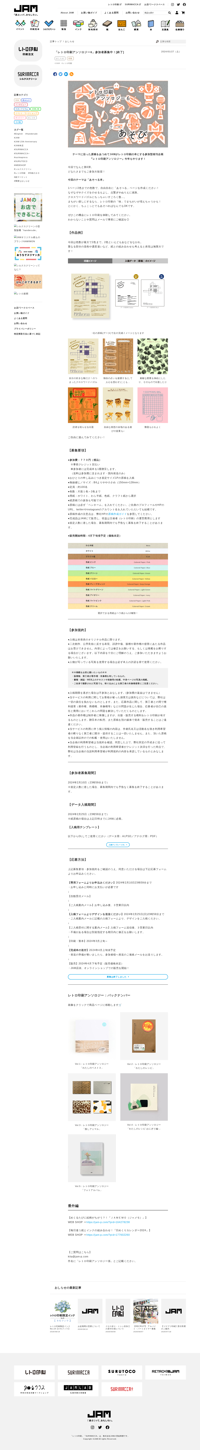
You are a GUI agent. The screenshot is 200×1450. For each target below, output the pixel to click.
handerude (32, 134)
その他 (18, 122)
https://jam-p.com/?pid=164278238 (108, 1222)
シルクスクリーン (23, 169)
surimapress (21, 157)
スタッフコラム (21, 109)
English (19, 134)
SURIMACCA (131, 4)
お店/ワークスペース (154, 4)
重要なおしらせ (22, 181)
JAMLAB (36, 109)
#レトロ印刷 (67, 63)
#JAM (57, 63)
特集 (70, 58)
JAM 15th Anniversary (26, 142)
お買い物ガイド (89, 12)
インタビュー (20, 104)
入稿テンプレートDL (117, 845)
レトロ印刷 (113, 4)
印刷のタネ (34, 173)
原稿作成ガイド (117, 514)
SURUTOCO (21, 161)
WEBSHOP (20, 165)
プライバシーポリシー (25, 329)
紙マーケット (21, 177)
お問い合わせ (133, 12)
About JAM (67, 12)
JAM (17, 138)
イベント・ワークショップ (26, 113)
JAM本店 (19, 145)
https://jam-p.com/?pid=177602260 (108, 1235)
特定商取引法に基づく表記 (27, 334)
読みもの (26, 100)
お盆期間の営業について (89, 1326)
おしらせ (60, 58)
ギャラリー (20, 118)
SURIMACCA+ (22, 153)
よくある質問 (111, 12)
